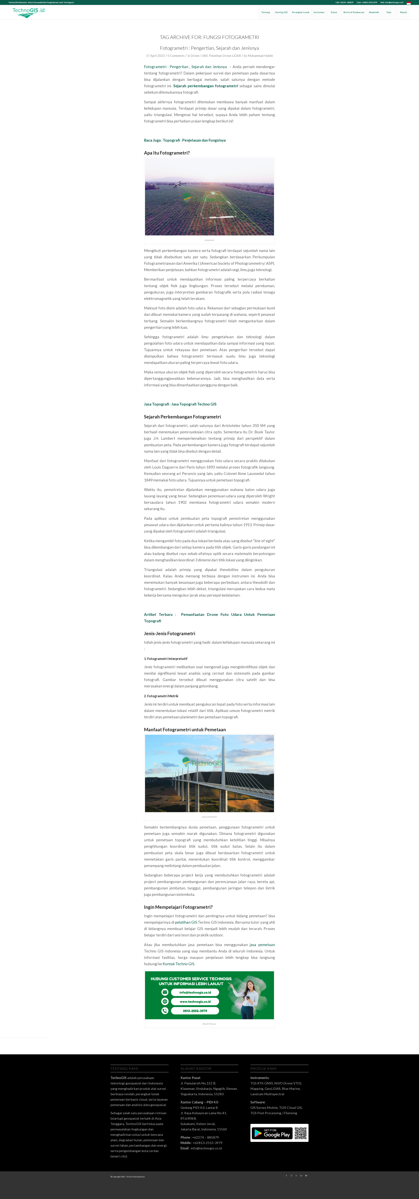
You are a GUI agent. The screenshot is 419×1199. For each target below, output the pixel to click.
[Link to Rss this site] (296, 1175)
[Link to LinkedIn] (301, 1175)
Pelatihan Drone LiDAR (225, 55)
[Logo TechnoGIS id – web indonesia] (28, 12)
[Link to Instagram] (291, 1175)
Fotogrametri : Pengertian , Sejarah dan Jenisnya (185, 66)
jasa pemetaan (262, 944)
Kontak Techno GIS (178, 963)
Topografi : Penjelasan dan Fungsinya (194, 140)
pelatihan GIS (186, 922)
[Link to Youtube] (306, 1175)
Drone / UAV (199, 55)
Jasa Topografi (184, 404)
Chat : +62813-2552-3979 (367, 2)
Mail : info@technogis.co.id (392, 2)
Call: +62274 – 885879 (344, 2)
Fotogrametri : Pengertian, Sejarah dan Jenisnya (209, 48)
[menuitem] (344, 2)
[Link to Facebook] (286, 1175)
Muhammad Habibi (260, 55)
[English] (409, 4)
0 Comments (176, 55)
